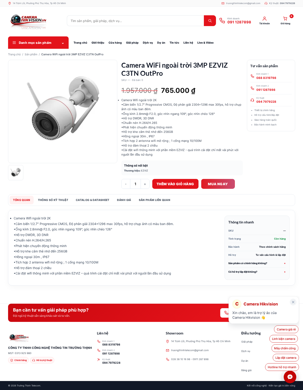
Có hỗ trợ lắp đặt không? (242, 271)
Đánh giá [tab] (124, 200)
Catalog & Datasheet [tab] (92, 200)
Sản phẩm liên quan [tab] (154, 200)
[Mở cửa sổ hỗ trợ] (290, 377)
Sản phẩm (31, 54)
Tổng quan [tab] (21, 200)
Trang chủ (14, 54)
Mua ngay (218, 184)
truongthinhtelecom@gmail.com (190, 350)
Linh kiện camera (284, 339)
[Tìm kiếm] (210, 20)
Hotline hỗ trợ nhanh (281, 367)
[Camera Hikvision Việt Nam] (36, 20)
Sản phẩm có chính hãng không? (247, 263)
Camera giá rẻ (286, 329)
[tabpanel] (151, 247)
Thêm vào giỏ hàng (175, 184)
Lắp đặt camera (285, 357)
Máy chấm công (285, 348)
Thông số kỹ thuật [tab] (53, 200)
